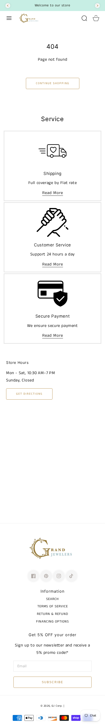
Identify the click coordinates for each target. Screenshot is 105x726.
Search (52, 599)
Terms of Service (52, 606)
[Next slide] (97, 5)
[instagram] (58, 576)
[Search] (84, 18)
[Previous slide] (7, 5)
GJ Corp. (57, 706)
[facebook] (33, 576)
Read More (52, 193)
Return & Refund (52, 613)
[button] (9, 18)
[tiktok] (71, 576)
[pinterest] (46, 576)
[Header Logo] (47, 18)
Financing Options (52, 621)
